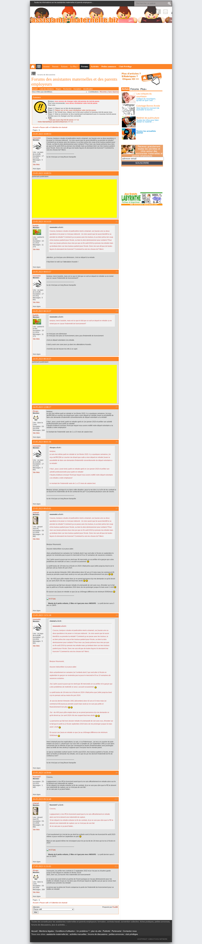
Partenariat (116, 931)
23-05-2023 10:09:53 (42, 134)
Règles (58, 89)
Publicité (106, 931)
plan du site (96, 931)
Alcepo (35, 411)
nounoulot (37, 138)
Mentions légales (46, 931)
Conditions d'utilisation (65, 931)
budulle (35, 226)
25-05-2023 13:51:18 (42, 615)
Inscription (77, 89)
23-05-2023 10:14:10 (42, 221)
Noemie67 (37, 777)
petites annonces (116, 934)
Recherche (67, 89)
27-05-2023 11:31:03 (42, 866)
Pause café (44, 127)
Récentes (103, 92)
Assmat (46, 66)
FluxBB (115, 907)
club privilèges (131, 934)
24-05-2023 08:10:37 (42, 311)
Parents (55, 66)
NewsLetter (165, 11)
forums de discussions (97, 934)
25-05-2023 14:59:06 (42, 772)
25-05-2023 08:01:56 (42, 442)
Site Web (36, 165)
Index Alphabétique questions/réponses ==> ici (55, 122)
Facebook (158, 11)
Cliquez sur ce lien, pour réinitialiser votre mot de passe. (75, 110)
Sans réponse (113, 92)
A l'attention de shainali (58, 127)
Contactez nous (130, 931)
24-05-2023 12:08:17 (42, 407)
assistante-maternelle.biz (57, 934)
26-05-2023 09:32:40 (42, 799)
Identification (88, 89)
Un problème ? (83, 931)
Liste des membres (47, 89)
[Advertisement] (101, 43)
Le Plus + (74, 66)
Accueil (35, 89)
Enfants (64, 66)
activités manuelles (78, 934)
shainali (36, 513)
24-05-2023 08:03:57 (42, 272)
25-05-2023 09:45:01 (42, 508)
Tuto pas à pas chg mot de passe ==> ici (64, 120)
